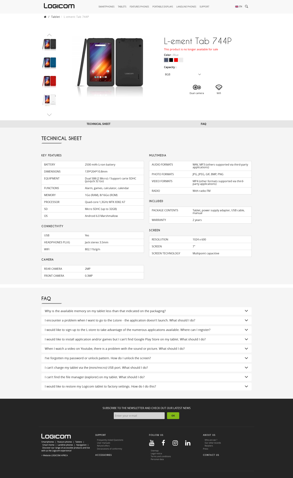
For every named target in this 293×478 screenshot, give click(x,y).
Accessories (103, 455)
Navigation (81, 444)
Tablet (55, 17)
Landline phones (65, 444)
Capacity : (170, 67)
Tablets (78, 441)
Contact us (211, 455)
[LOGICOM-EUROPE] (59, 5)
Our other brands (213, 442)
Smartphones (47, 441)
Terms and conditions (161, 456)
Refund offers (103, 445)
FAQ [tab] (203, 124)
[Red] (176, 60)
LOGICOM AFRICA (59, 455)
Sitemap (155, 450)
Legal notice (156, 453)
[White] (181, 60)
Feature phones (64, 441)
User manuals (103, 442)
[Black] (171, 60)
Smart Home (48, 444)
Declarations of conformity (109, 448)
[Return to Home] (45, 17)
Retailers (209, 445)
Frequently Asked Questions (110, 440)
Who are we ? (211, 440)
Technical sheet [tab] (98, 124)
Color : (171, 55)
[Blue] (166, 60)
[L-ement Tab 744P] (49, 45)
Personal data (157, 459)
